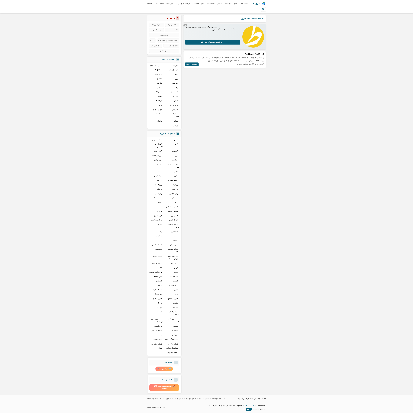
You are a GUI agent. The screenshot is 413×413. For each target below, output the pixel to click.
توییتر (239, 398)
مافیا (160, 105)
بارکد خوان (158, 176)
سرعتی (159, 87)
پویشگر (175, 198)
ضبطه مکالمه (157, 263)
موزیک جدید (164, 398)
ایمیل (176, 171)
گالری (176, 290)
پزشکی (159, 189)
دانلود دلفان (164, 51)
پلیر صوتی (158, 193)
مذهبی (175, 303)
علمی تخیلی (158, 92)
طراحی (175, 268)
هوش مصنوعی (198, 3)
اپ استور (174, 160)
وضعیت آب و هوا (171, 339)
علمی (176, 272)
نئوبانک (159, 312)
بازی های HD (157, 74)
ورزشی (175, 125)
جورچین (175, 83)
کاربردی (175, 281)
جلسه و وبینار (173, 211)
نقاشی (175, 326)
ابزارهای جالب (157, 155)
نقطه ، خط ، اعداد (155, 114)
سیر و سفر (174, 244)
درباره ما (150, 3)
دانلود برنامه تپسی (172, 30)
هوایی (175, 121)
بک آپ (159, 180)
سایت (252, 405)
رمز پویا (175, 236)
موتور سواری (157, 109)
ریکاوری (159, 236)
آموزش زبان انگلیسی (158, 145)
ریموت (175, 240)
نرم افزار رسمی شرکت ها (157, 320)
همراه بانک (210, 3)
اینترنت (159, 171)
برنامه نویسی (173, 180)
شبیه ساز (174, 92)
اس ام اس (158, 160)
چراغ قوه (159, 211)
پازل (176, 78)
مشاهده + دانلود (191, 64)
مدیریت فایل (157, 298)
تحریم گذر (174, 202)
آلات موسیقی (157, 139)
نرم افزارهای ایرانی (183, 3)
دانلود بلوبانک (156, 25)
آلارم (176, 144)
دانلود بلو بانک (217, 398)
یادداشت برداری (172, 352)
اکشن (176, 74)
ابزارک (176, 155)
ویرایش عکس (172, 343)
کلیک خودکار (173, 285)
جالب (160, 207)
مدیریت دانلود (172, 298)
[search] (263, 9)
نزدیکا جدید (164, 35)
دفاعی (159, 83)
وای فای (175, 335)
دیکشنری (174, 231)
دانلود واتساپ (177, 398)
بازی (235, 3)
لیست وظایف (157, 290)
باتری (176, 176)
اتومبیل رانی (173, 70)
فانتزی (239, 64)
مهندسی (159, 307)
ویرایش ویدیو (156, 343)
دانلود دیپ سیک (155, 45)
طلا (161, 268)
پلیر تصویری (173, 193)
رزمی (176, 87)
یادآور (160, 348)
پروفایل (175, 189)
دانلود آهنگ (152, 398)
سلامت (159, 240)
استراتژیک (158, 70)
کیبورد (159, 285)
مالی (176, 294)
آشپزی (175, 65)
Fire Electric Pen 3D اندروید (252, 18)
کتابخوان (159, 281)
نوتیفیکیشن (157, 326)
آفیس (176, 139)
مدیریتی (175, 109)
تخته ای (159, 78)
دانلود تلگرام (204, 398)
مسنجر (219, 3)
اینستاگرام (249, 398)
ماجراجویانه (174, 105)
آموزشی (175, 151)
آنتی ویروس (157, 151)
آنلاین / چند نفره (156, 65)
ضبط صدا (174, 263)
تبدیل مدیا (158, 198)
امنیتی (159, 164)
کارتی (176, 100)
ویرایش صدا (157, 339)
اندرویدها (256, 3)
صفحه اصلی (243, 3)
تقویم (159, 202)
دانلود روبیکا (172, 25)
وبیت (248, 409)
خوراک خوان (173, 220)
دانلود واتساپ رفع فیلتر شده (168, 40)
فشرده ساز (174, 276)
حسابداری (174, 215)
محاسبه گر (158, 294)
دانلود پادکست (156, 220)
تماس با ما (160, 3)
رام (161, 231)
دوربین (159, 224)
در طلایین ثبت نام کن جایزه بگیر (211, 42)
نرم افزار (228, 3)
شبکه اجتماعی (156, 244)
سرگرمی (245, 64)
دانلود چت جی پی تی (171, 45)
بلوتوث (175, 184)
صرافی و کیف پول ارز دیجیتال (173, 257)
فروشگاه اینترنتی (155, 272)
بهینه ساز (158, 184)
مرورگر (159, 303)
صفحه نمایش (157, 256)
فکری (160, 96)
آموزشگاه (169, 3)
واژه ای (159, 121)
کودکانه (159, 100)
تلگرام (152, 40)
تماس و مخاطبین (172, 207)
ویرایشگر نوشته (172, 348)
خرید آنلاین (158, 215)
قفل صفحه (158, 276)
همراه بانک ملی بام (156, 30)
